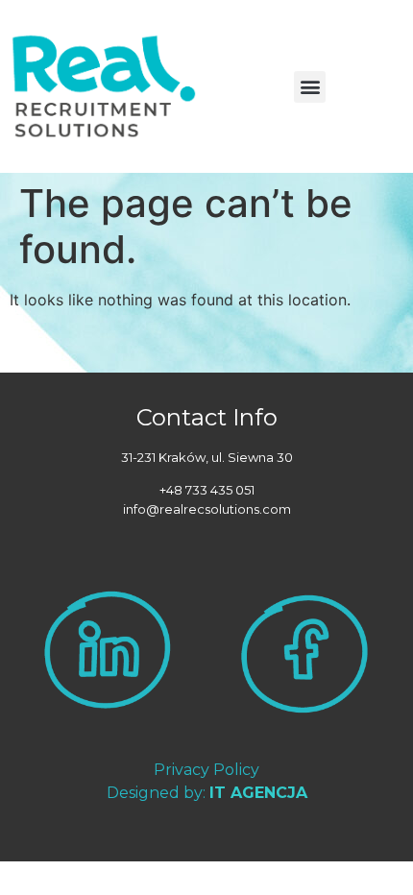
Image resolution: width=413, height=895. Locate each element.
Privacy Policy (206, 770)
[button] (310, 87)
